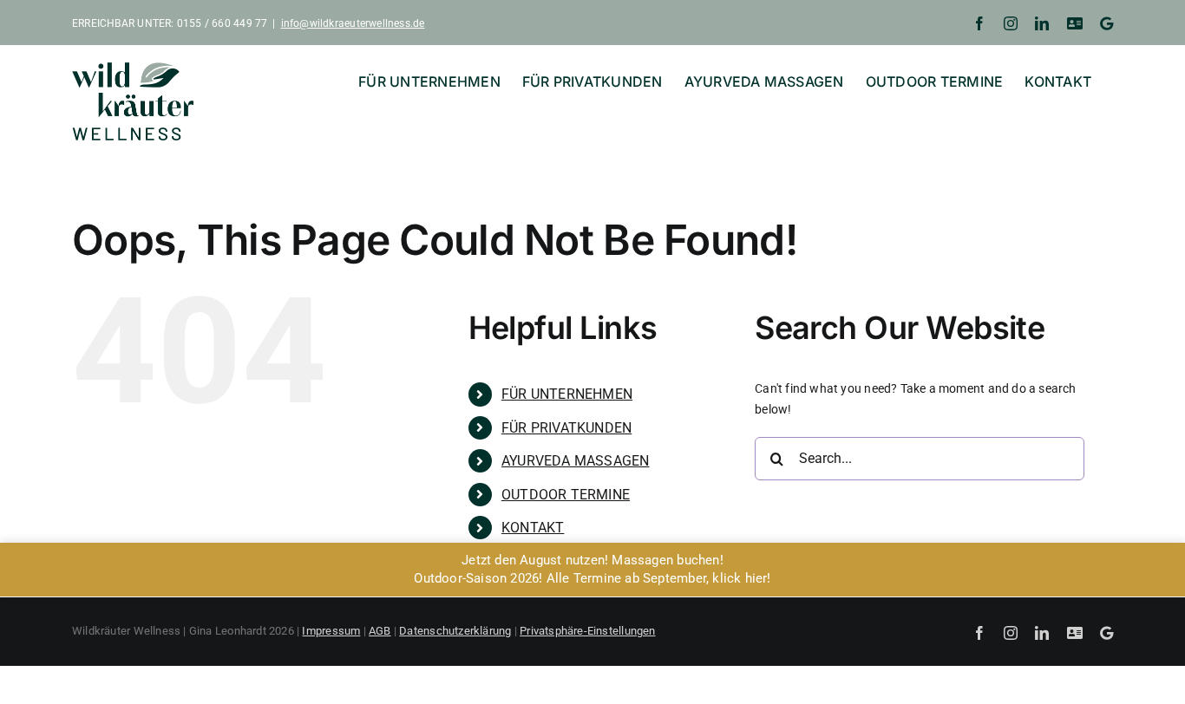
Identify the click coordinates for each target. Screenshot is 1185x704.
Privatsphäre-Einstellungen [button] (587, 630)
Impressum (331, 630)
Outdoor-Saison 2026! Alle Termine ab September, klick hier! (592, 578)
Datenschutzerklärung (455, 630)
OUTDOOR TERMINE (565, 494)
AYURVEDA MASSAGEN (575, 461)
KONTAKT (532, 527)
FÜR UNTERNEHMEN (566, 394)
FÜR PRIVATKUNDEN (566, 428)
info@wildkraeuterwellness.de (353, 23)
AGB (380, 630)
